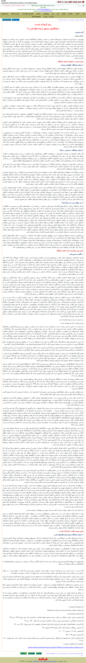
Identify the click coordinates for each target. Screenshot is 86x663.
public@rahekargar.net (46, 11)
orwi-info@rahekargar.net (43, 9)
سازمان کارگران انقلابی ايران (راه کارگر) (44, 661)
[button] (39, 653)
